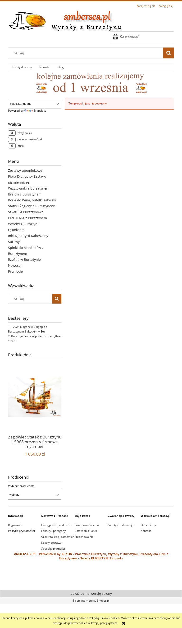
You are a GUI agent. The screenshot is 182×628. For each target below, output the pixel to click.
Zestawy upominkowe (25, 170)
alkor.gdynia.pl (116, 579)
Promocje (15, 271)
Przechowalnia (84, 537)
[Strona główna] (65, 20)
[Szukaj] (168, 53)
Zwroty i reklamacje (120, 525)
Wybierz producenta (21, 486)
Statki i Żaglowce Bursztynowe (32, 206)
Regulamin (15, 525)
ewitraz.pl (131, 579)
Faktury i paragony (53, 531)
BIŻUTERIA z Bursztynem (27, 218)
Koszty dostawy (51, 543)
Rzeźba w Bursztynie (24, 259)
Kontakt (146, 531)
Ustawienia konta (85, 531)
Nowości (14, 265)
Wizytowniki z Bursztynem (28, 188)
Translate (40, 111)
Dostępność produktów (56, 525)
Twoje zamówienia (86, 525)
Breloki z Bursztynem (24, 194)
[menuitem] (22, 67)
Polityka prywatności (21, 531)
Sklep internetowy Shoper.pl (91, 601)
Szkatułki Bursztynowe (25, 212)
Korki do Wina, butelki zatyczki (32, 200)
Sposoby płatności (53, 549)
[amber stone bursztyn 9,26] (91, 83)
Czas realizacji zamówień (57, 537)
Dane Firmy (148, 525)
